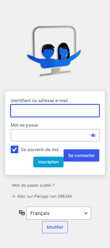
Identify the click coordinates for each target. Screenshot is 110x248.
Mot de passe (24, 125)
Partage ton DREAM (55, 51)
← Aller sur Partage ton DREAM (42, 196)
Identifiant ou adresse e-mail (39, 100)
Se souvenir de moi (40, 149)
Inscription (48, 161)
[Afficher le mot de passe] (93, 135)
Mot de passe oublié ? (33, 185)
